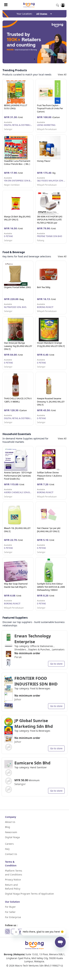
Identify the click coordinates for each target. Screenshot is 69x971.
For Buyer (10, 906)
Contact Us (11, 854)
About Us (10, 822)
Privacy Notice (13, 879)
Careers (9, 843)
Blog (7, 827)
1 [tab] (34, 59)
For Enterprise (13, 917)
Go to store (56, 663)
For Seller (10, 912)
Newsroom (11, 832)
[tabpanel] (34, 41)
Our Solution (12, 901)
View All (62, 74)
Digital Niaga (12, 837)
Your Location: (24, 13)
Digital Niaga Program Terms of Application (29, 893)
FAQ (7, 849)
